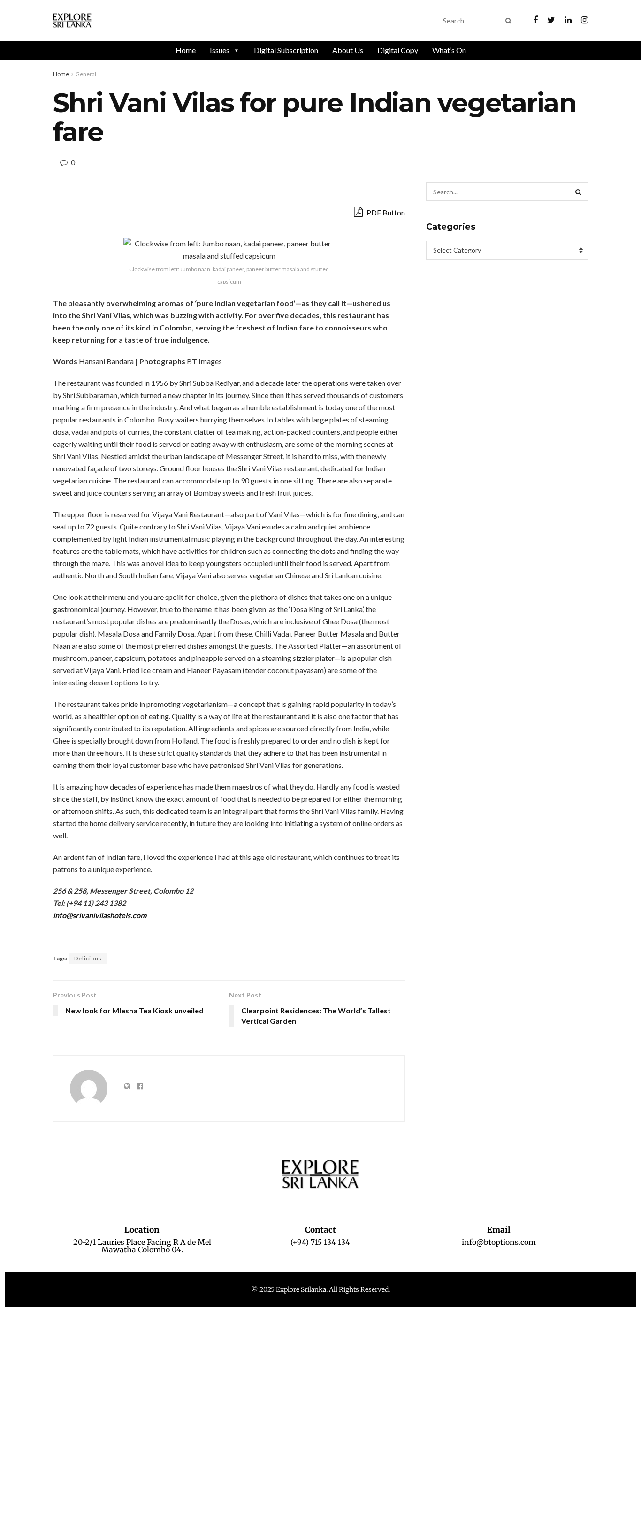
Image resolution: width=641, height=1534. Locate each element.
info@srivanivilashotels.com (99, 915)
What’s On (449, 50)
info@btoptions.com (499, 1242)
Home (186, 50)
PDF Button (385, 212)
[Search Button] (510, 20)
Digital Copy (397, 50)
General (86, 73)
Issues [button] (219, 50)
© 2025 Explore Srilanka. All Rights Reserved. (320, 1289)
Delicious (88, 958)
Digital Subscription (286, 50)
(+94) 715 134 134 (320, 1242)
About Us (347, 50)
